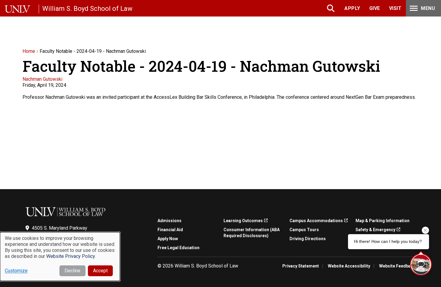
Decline (72, 270)
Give (374, 8)
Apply (352, 8)
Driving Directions (308, 238)
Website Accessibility (349, 266)
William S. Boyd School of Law (87, 8)
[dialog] (60, 256)
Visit (395, 8)
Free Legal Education (179, 247)
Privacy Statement (300, 266)
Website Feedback (397, 266)
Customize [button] (16, 270)
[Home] (21, 9)
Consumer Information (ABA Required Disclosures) (252, 232)
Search (331, 8)
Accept (100, 270)
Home (28, 51)
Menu (428, 8)
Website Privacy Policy (70, 256)
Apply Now (168, 238)
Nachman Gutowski (42, 79)
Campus (316, 220)
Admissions (170, 220)
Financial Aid (170, 229)
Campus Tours (304, 229)
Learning (243, 220)
